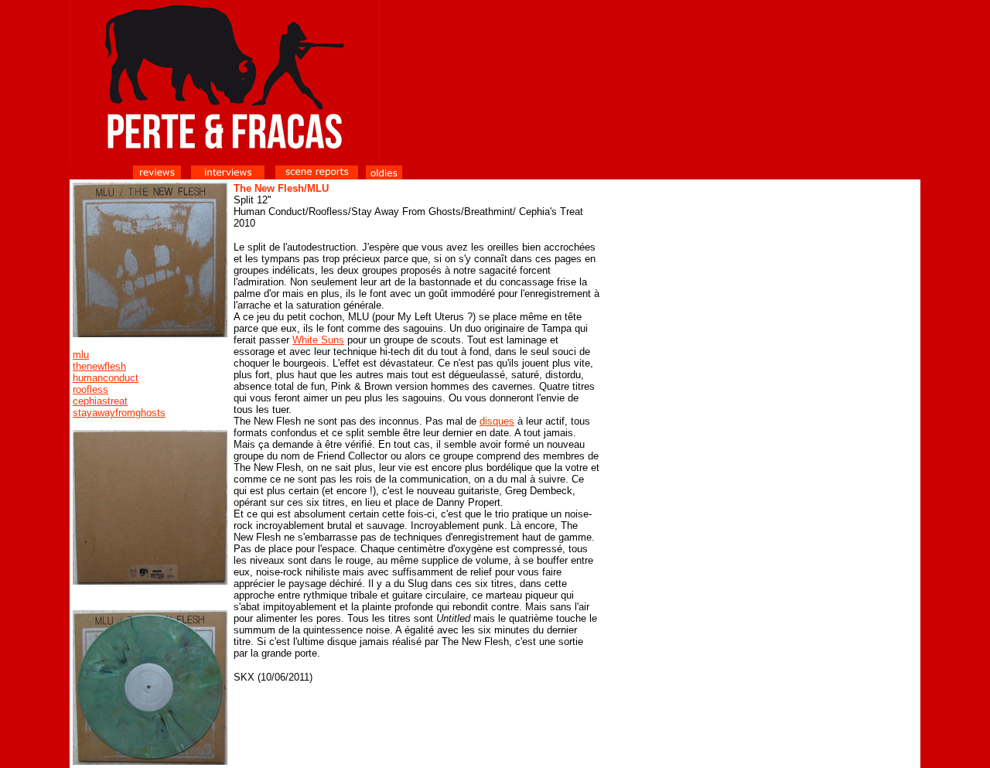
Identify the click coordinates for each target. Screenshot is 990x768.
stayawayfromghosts (119, 412)
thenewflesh (99, 366)
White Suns (318, 340)
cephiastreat (100, 401)
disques (497, 421)
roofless (90, 389)
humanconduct (105, 378)
